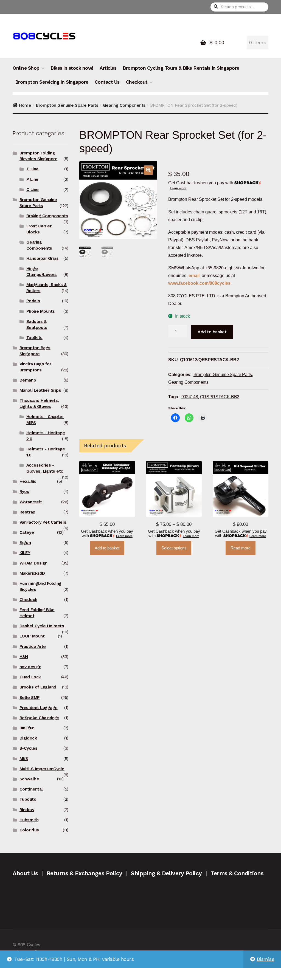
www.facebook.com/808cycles (199, 283)
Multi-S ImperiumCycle (41, 768)
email (194, 275)
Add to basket (212, 331)
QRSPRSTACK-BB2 (219, 396)
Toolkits (34, 337)
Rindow (26, 809)
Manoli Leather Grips (40, 390)
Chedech (28, 599)
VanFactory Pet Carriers (42, 522)
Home (25, 105)
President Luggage (38, 707)
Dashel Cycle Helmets (41, 625)
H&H (23, 656)
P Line (32, 179)
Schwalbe (29, 779)
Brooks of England (37, 687)
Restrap (27, 512)
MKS (23, 758)
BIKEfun (27, 728)
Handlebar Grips (42, 258)
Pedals (33, 300)
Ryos (24, 491)
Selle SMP (29, 697)
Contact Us (107, 82)
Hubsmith (28, 819)
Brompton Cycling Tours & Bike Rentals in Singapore (181, 68)
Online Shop (26, 68)
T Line (32, 168)
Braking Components (47, 215)
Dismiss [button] (265, 959)
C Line (32, 189)
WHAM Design (33, 563)
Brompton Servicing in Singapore (51, 82)
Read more (241, 548)
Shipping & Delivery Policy (166, 873)
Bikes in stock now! (71, 68)
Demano (27, 380)
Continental (31, 789)
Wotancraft (30, 501)
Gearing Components (124, 105)
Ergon (25, 542)
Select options (174, 548)
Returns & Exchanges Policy (84, 873)
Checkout (137, 82)
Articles (108, 68)
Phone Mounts (40, 311)
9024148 (189, 396)
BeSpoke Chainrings (39, 717)
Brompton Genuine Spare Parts (67, 105)
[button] (148, 170)
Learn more (178, 188)
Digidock (28, 738)
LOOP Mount (31, 636)
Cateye (26, 532)
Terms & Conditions (236, 873)
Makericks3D (32, 573)
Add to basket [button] (107, 548)
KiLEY (24, 552)
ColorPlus (29, 830)
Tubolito (27, 799)
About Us (25, 873)
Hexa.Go (27, 481)
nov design (30, 666)
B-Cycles (28, 748)
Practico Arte (32, 646)
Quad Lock (30, 677)
